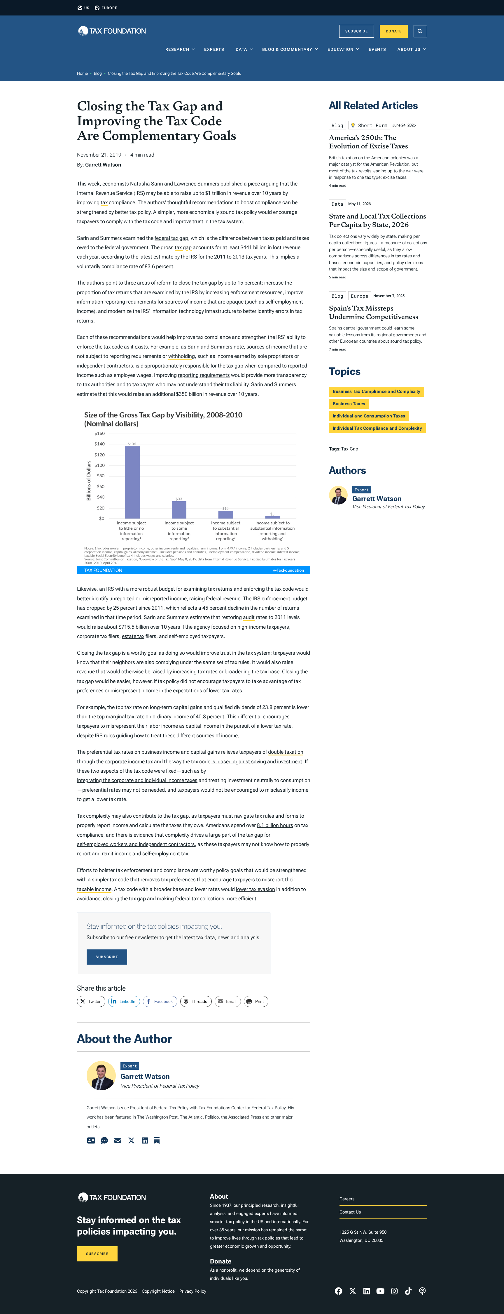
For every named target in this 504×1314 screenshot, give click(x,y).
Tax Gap (349, 449)
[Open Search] (420, 31)
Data (241, 49)
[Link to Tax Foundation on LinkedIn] (366, 1291)
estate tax (133, 636)
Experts (215, 49)
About (219, 1196)
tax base (269, 671)
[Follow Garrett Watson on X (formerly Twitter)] (131, 1141)
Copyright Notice (158, 1291)
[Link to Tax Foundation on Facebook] (338, 1291)
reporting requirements (204, 375)
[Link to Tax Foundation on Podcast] (422, 1291)
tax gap (183, 247)
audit (249, 617)
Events (379, 49)
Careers (347, 1199)
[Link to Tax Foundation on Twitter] (352, 1291)
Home (82, 73)
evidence (143, 835)
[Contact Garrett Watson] (117, 1141)
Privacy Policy (192, 1291)
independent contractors (105, 366)
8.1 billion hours (275, 825)
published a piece (240, 184)
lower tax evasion (255, 889)
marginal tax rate (125, 716)
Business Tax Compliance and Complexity (377, 391)
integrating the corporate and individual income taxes (137, 780)
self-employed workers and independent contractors (136, 844)
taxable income (94, 889)
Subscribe (356, 31)
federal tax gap (171, 238)
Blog (98, 73)
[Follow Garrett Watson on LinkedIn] (144, 1141)
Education (341, 49)
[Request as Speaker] (104, 1141)
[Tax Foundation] (112, 31)
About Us (409, 49)
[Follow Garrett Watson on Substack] (157, 1141)
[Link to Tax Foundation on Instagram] (394, 1291)
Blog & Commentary (287, 49)
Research (177, 49)
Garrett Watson (103, 165)
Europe (109, 8)
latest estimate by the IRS (168, 257)
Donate (394, 31)
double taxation (285, 752)
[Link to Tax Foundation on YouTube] (380, 1291)
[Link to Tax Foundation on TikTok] (408, 1291)
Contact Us (350, 1212)
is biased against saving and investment (256, 761)
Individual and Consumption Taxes (369, 416)
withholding (181, 356)
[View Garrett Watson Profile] (91, 1141)
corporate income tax (129, 761)
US (87, 8)
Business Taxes (349, 403)
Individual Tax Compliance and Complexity (377, 428)
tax (104, 202)
